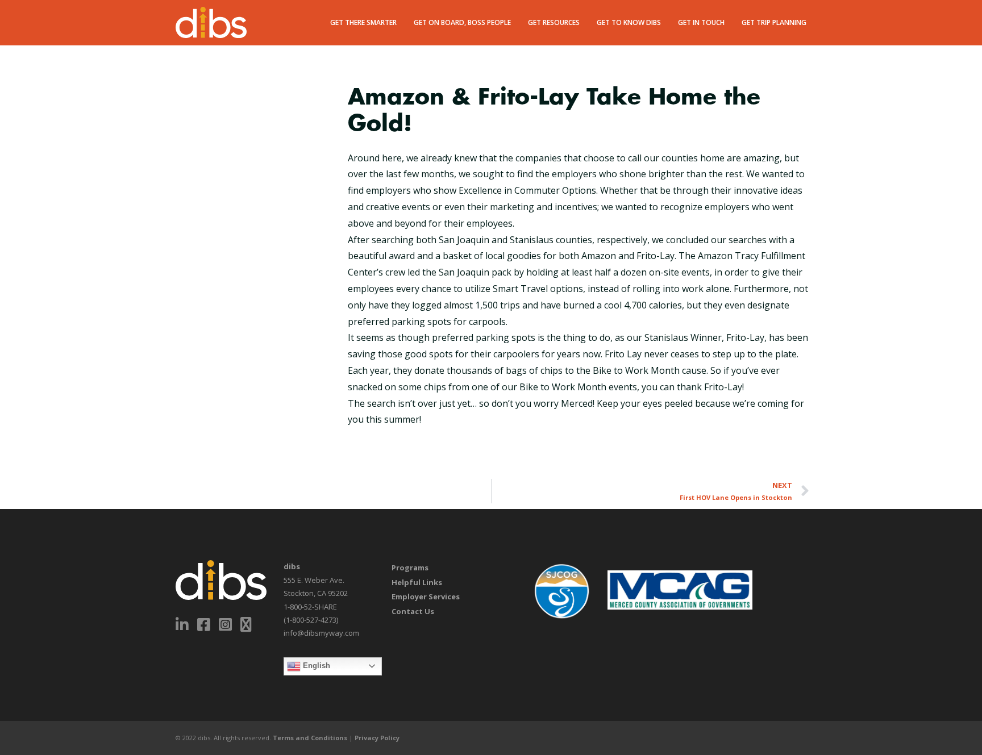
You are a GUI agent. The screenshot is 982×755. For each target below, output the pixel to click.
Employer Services (426, 596)
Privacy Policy (377, 737)
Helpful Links (417, 582)
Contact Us (413, 611)
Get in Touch (701, 22)
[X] (246, 624)
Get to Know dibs (629, 22)
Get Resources (554, 22)
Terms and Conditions (310, 737)
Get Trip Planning (774, 22)
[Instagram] (225, 624)
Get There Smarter (363, 22)
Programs (410, 567)
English (315, 665)
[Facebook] (204, 624)
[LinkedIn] (182, 624)
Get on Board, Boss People (462, 22)
